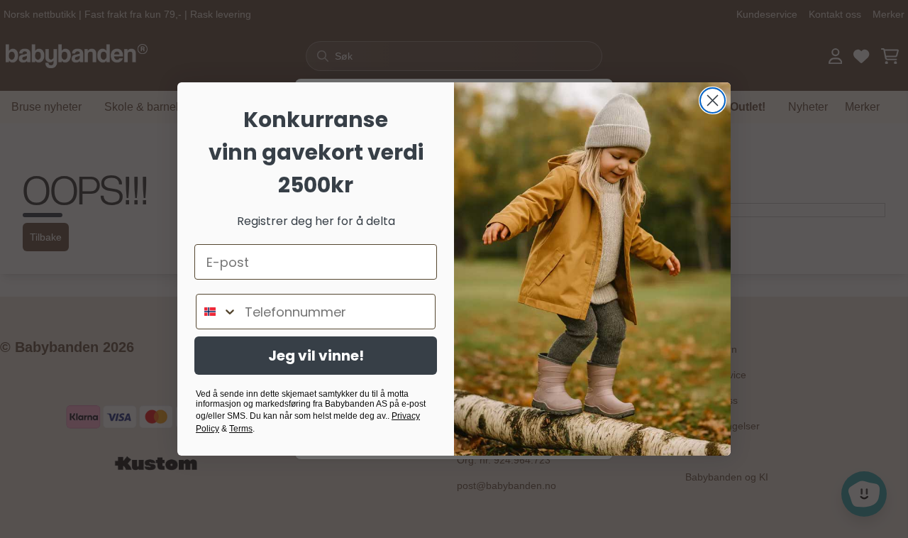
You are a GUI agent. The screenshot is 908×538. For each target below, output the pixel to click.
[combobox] (217, 312)
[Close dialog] (712, 100)
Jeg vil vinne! (316, 356)
